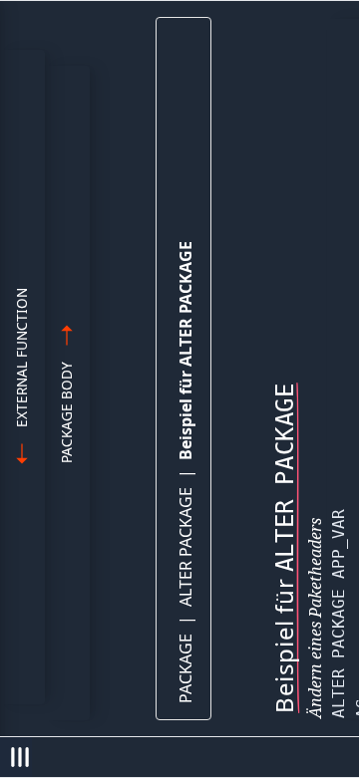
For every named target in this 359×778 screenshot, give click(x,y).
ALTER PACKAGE (185, 547)
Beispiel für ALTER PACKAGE (185, 350)
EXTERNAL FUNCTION (21, 357)
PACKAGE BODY (66, 412)
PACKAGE (185, 668)
